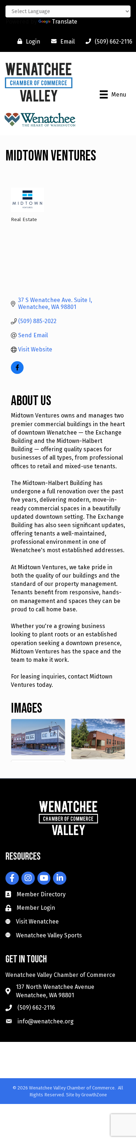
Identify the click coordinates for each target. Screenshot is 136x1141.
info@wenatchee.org (45, 1021)
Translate (64, 21)
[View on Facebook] (17, 371)
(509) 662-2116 (36, 1007)
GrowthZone (94, 1094)
